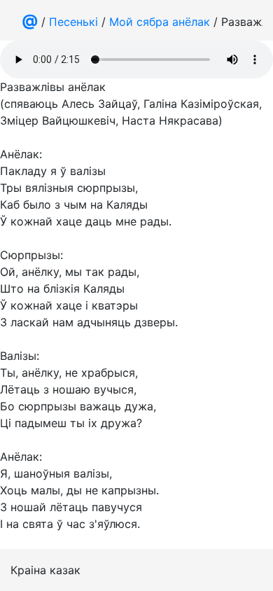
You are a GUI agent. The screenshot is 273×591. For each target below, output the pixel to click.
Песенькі (73, 22)
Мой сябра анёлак (159, 22)
